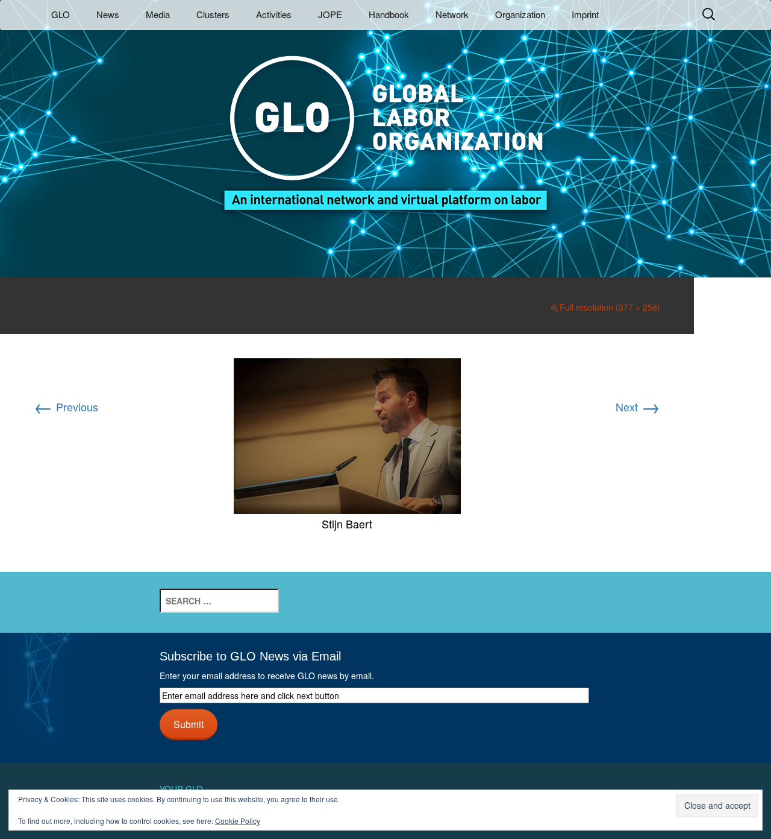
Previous (66, 406)
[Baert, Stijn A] (347, 434)
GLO (60, 14)
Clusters (212, 14)
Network (452, 14)
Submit (188, 723)
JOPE (330, 14)
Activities (274, 14)
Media (158, 14)
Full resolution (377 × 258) (610, 307)
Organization (520, 14)
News (107, 14)
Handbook (389, 14)
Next (638, 406)
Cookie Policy (237, 820)
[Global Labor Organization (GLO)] (385, 124)
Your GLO (181, 789)
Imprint (585, 14)
